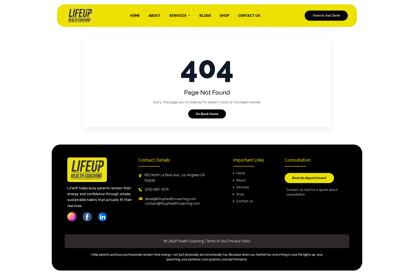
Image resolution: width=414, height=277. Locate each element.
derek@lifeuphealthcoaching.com (170, 199)
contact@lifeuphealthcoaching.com (172, 203)
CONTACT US (249, 16)
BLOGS (205, 16)
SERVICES (178, 16)
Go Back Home (207, 114)
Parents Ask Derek (326, 15)
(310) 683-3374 (157, 189)
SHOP (224, 16)
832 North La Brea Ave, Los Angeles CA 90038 (174, 178)
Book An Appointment (309, 178)
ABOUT (155, 16)
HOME (135, 16)
